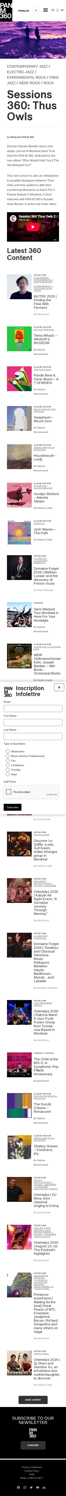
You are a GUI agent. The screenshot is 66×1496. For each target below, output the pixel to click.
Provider (16, 769)
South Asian (41, 835)
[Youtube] (62, 11)
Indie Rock (29, 83)
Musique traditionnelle (44, 1285)
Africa (38, 1005)
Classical (40, 486)
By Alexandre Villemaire (46, 988)
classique (40, 488)
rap (46, 330)
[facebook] (53, 11)
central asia (42, 1230)
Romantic (40, 563)
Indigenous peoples (41, 1277)
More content (33, 1400)
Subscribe (33, 1445)
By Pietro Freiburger (44, 590)
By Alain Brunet (41, 314)
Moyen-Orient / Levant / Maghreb (45, 885)
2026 (51, 330)
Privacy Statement (32, 1467)
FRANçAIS (23, 11)
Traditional (42, 1289)
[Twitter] (31, 1488)
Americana (40, 448)
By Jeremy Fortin (42, 819)
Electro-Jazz (20, 72)
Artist (14, 774)
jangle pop (48, 409)
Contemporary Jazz (27, 66)
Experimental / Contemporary (43, 281)
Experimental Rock (26, 77)
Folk (51, 448)
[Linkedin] (44, 1488)
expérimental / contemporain (43, 287)
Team (32, 1474)
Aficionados (17, 751)
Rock (48, 83)
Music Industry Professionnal (27, 756)
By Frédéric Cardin (43, 508)
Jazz (36, 523)
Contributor (17, 765)
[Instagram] (57, 11)
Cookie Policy (32, 1471)
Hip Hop (38, 330)
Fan (13, 760)
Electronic (41, 278)
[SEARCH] (36, 11)
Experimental (48, 1096)
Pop (36, 370)
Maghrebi (40, 881)
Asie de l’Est (42, 1228)
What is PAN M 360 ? (31, 1478)
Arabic (53, 1189)
